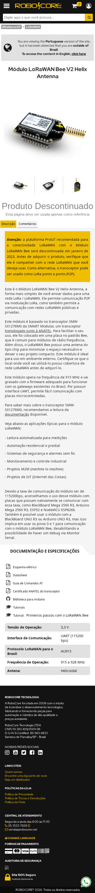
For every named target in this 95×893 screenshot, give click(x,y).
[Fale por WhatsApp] (86, 886)
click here (79, 54)
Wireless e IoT (11, 27)
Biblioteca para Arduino (29, 599)
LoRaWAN (33, 27)
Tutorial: (18, 615)
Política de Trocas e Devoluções (25, 798)
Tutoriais (19, 607)
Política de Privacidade (19, 794)
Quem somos (13, 772)
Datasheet (20, 575)
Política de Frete (15, 802)
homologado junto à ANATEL (28, 330)
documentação (17, 414)
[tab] (8, 224)
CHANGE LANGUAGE (21, 838)
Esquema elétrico (25, 567)
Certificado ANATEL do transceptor (36, 591)
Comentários (27, 224)
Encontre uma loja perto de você (26, 776)
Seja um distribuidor (17, 780)
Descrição (8, 224)
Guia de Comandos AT (28, 583)
